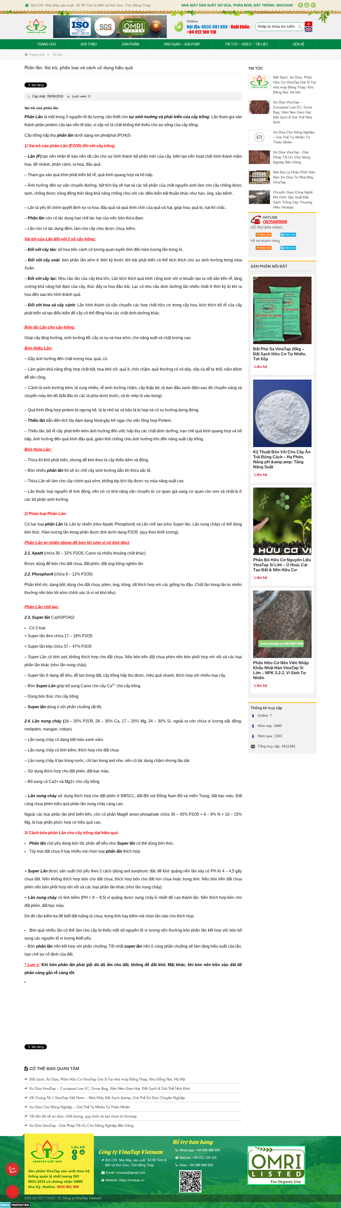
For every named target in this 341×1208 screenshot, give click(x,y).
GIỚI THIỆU (89, 44)
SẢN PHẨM (130, 44)
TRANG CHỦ (46, 44)
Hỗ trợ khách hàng (265, 240)
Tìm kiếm (300, 26)
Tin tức (57, 54)
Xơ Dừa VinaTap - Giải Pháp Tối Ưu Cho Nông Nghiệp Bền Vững (81, 1125)
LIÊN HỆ (298, 44)
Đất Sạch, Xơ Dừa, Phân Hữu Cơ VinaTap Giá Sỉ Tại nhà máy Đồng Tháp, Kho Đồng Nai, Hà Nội (107, 1079)
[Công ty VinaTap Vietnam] (36, 26)
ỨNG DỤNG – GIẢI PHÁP (182, 44)
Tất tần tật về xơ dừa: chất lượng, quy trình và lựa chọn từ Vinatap (83, 1116)
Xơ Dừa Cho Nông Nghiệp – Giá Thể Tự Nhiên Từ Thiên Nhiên (79, 1106)
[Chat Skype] (262, 234)
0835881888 (275, 221)
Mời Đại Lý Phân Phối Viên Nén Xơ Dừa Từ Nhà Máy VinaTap (294, 177)
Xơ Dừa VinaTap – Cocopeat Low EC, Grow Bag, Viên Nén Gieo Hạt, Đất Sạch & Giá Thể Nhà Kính (109, 1088)
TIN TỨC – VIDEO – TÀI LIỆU (246, 44)
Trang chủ (36, 54)
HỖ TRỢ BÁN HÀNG (267, 227)
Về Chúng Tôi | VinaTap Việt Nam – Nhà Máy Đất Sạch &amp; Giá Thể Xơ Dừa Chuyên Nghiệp (107, 1097)
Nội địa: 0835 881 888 (207, 26)
